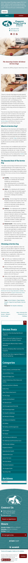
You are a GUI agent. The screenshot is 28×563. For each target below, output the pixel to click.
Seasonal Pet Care (8, 454)
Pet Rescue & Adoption (9, 420)
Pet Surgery (6, 430)
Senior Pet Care (7, 458)
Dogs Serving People (15, 302)
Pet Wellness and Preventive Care (12, 440)
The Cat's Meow (7, 461)
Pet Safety (5, 423)
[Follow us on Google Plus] (17, 34)
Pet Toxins (5, 433)
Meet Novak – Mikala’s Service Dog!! (5, 314)
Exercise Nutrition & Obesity (10, 385)
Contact (21, 15)
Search (25, 323)
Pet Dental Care (7, 402)
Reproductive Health (8, 451)
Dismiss (4, 12)
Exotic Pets (6, 388)
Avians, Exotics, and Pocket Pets (11, 369)
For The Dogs (6, 395)
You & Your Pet (7, 471)
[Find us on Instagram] (14, 34)
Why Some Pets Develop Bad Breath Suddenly (13, 334)
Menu (7, 15)
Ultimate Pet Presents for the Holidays (22, 314)
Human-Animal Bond (8, 399)
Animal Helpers (12, 300)
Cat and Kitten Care (8, 373)
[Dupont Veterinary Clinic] (14, 24)
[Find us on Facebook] (11, 34)
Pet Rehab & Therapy (8, 416)
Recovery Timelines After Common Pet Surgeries (13, 349)
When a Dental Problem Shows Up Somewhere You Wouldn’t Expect (12, 339)
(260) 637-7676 (15, 28)
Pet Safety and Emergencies (10, 427)
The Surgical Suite (7, 468)
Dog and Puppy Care (8, 376)
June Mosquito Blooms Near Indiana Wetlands (13, 344)
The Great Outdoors (8, 465)
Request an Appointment (9, 519)
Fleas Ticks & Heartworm (9, 392)
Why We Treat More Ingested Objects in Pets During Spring (14, 355)
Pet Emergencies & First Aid (10, 406)
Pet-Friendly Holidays (8, 444)
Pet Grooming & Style (8, 409)
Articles (5, 366)
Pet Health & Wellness (16, 305)
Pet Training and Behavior (10, 437)
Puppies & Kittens (7, 447)
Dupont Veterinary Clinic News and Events (12, 381)
